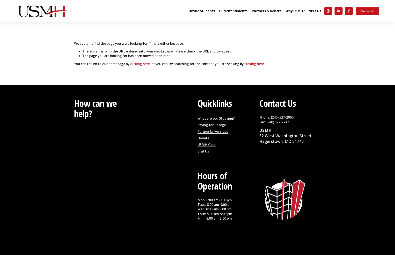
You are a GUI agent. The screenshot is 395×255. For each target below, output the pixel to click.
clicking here (140, 64)
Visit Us (203, 151)
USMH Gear (207, 144)
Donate (203, 138)
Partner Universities (213, 131)
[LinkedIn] (339, 11)
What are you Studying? (216, 118)
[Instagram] (328, 11)
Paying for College (212, 125)
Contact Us (367, 11)
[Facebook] (349, 11)
